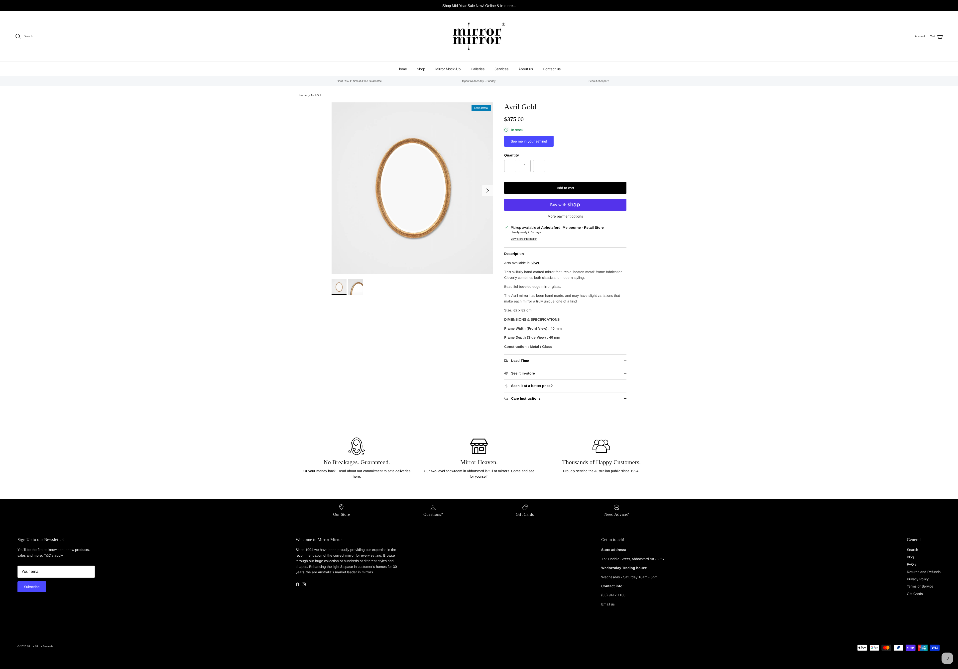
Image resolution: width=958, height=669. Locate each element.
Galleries (477, 69)
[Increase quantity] (539, 166)
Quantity (511, 155)
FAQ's (911, 564)
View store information (524, 238)
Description (514, 254)
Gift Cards (915, 594)
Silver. (535, 263)
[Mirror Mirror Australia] (479, 36)
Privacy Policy (918, 579)
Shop (421, 69)
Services (501, 69)
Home (402, 69)
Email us (608, 604)
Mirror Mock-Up (448, 69)
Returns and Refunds (924, 572)
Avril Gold (316, 95)
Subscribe (32, 587)
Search (912, 550)
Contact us (552, 69)
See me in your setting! (529, 141)
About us (525, 69)
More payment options (565, 216)
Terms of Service (920, 586)
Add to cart (565, 188)
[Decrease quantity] (510, 166)
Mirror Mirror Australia (40, 646)
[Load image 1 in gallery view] (412, 188)
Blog (910, 557)
